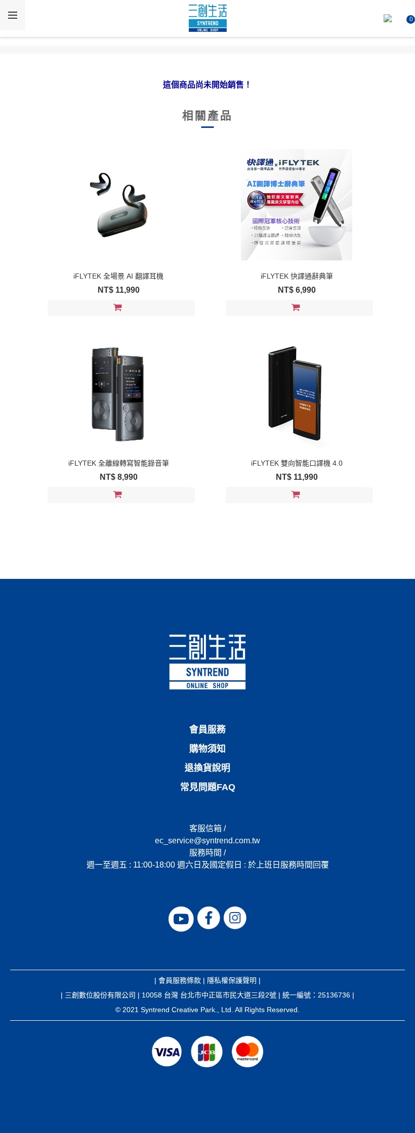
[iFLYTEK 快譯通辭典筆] (297, 204)
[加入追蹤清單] (186, 308)
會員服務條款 (179, 980)
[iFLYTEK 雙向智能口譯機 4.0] (297, 391)
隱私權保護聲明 (232, 980)
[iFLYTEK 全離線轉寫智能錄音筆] (118, 391)
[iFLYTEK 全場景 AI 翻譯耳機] (118, 204)
